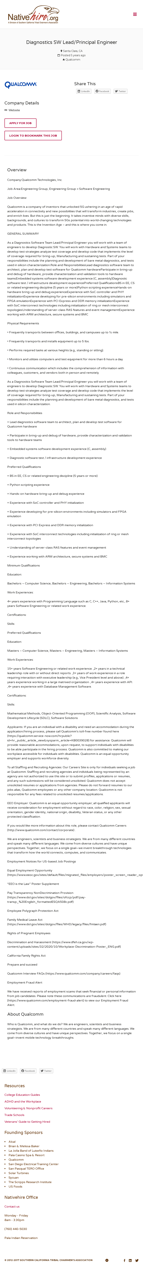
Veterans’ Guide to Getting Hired (27, 1122)
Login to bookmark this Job (33, 135)
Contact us (12, 1206)
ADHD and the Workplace (22, 1101)
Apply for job (20, 123)
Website (14, 110)
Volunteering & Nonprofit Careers (28, 1108)
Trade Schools (14, 1115)
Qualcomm (73, 59)
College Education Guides (22, 1095)
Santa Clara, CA (72, 51)
